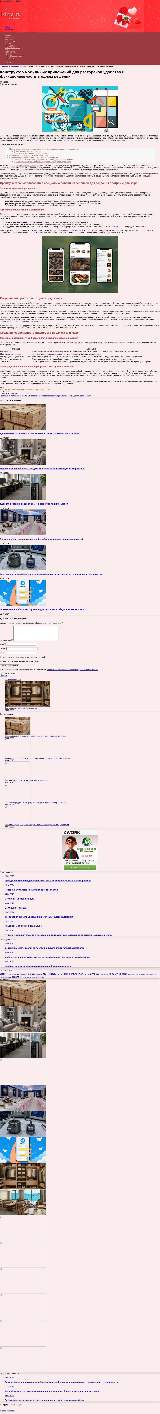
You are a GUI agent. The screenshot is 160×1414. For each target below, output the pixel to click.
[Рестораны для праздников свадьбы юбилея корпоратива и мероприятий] (23, 535)
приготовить (133, 974)
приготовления (144, 974)
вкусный (17, 974)
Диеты (12, 46)
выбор (23, 974)
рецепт (15, 977)
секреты (34, 977)
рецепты (23, 977)
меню (57, 974)
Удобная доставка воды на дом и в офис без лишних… (28, 780)
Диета (4, 973)
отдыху (101, 974)
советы (40, 977)
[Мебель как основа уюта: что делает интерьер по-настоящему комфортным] (23, 464)
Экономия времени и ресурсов (27, 151)
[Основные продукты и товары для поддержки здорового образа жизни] (17, 800)
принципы (154, 974)
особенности (76, 973)
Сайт (2, 653)
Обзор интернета (16, 56)
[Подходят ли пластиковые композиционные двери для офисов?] (23, 1267)
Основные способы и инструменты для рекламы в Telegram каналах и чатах (43, 609)
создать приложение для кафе (25, 166)
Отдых (7, 50)
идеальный (39, 974)
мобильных (16, 390)
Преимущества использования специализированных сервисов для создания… (43, 149)
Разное (8, 54)
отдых (87, 974)
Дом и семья (10, 37)
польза (106, 974)
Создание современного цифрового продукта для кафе (33, 157)
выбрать (30, 974)
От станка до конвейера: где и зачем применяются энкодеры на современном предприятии (51, 574)
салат (29, 977)
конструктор (5, 390)
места (65, 973)
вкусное (11, 974)
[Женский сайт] (11, 23)
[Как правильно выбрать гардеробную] (23, 1188)
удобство (47, 390)
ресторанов (37, 390)
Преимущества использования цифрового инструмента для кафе (42, 162)
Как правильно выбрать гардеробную (21, 708)
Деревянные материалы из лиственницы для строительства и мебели (39, 433)
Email (3, 648)
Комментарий (6, 640)
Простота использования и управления (31, 153)
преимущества (118, 973)
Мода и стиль (10, 52)
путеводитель (5, 977)
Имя (2, 644)
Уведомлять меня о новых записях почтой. (21, 661)
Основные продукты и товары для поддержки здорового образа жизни (35, 803)
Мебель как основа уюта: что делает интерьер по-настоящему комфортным (42, 468)
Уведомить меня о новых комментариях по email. (24, 657)
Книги (11, 58)
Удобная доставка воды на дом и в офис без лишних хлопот (34, 504)
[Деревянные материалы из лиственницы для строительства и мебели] (23, 429)
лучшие (49, 974)
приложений (26, 390)
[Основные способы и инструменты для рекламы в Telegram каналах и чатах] (23, 605)
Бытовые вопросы (12, 48)
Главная (3, 66)
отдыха (94, 973)
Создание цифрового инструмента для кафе (28, 155)
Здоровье (9, 39)
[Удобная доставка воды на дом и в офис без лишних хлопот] (23, 499)
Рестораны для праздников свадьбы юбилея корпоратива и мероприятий (41, 539)
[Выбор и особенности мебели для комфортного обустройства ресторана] (23, 1215)
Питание (8, 43)
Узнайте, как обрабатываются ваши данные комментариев (72, 670)
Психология (10, 41)
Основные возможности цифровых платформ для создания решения (44, 160)
